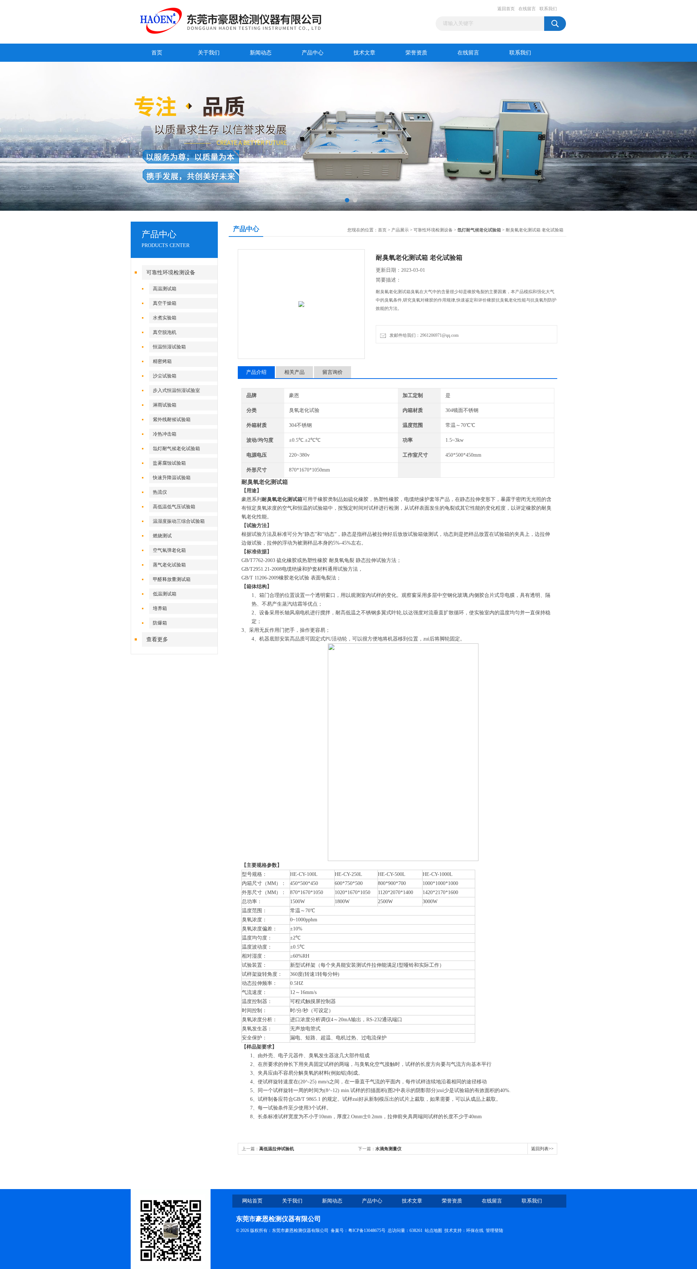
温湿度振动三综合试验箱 (179, 521)
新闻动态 (261, 53)
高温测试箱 (164, 288)
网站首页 (252, 1201)
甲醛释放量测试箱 (172, 579)
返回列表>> (542, 1148)
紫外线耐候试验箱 (172, 419)
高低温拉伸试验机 (276, 1148)
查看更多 (157, 639)
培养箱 (160, 608)
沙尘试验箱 (164, 376)
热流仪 (160, 492)
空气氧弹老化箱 (169, 550)
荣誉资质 (416, 53)
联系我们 (548, 8)
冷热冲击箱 (164, 434)
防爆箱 (160, 623)
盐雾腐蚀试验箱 (169, 463)
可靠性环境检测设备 (170, 272)
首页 (156, 53)
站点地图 (433, 1230)
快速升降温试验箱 (172, 477)
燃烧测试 (162, 535)
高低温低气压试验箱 (174, 506)
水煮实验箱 (164, 317)
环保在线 (475, 1230)
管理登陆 (494, 1230)
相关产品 (294, 372)
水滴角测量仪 (388, 1148)
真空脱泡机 (164, 332)
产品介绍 (256, 372)
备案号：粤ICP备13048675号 (358, 1230)
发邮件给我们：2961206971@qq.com (422, 335)
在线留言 (527, 8)
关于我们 (209, 53)
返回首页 (506, 8)
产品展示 (400, 230)
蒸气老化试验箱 (169, 564)
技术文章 (364, 53)
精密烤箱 (162, 361)
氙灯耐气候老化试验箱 (176, 448)
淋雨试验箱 (164, 405)
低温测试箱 (164, 594)
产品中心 (312, 53)
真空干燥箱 (164, 303)
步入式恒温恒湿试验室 (176, 390)
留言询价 (332, 372)
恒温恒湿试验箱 (169, 346)
